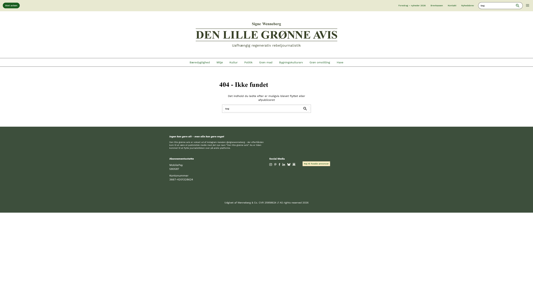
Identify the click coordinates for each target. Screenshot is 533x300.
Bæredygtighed (200, 62)
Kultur (233, 62)
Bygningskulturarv (291, 62)
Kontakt (452, 5)
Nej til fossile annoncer (316, 163)
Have (340, 62)
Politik (248, 62)
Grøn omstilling (320, 62)
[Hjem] (266, 35)
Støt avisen (11, 5)
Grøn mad (265, 62)
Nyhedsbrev (467, 5)
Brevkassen (437, 5)
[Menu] (527, 5)
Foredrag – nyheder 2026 (412, 5)
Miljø (220, 62)
